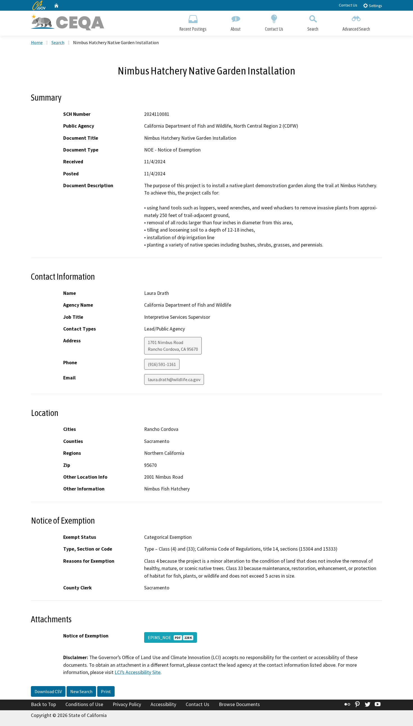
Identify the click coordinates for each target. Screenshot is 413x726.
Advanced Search (356, 28)
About (236, 28)
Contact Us (348, 5)
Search (312, 28)
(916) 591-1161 (162, 364)
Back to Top (43, 704)
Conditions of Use (84, 704)
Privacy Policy (127, 704)
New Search (81, 691)
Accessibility (163, 704)
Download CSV (48, 691)
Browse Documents (239, 704)
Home (37, 42)
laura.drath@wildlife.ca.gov (174, 379)
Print (106, 691)
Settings (375, 5)
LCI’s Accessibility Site (137, 672)
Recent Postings (192, 28)
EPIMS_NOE (170, 637)
